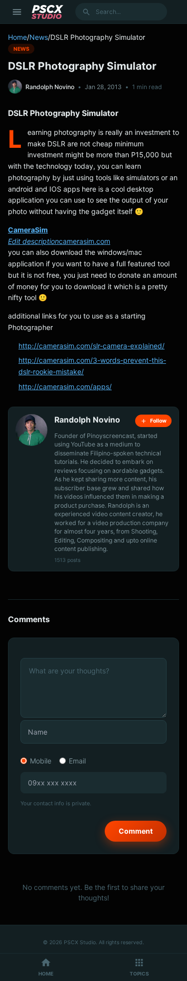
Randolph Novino (49, 87)
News (38, 37)
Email (77, 761)
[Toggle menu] (17, 12)
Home (17, 37)
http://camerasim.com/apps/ (65, 386)
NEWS (21, 48)
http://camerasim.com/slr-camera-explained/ (91, 345)
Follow (158, 421)
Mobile (40, 761)
